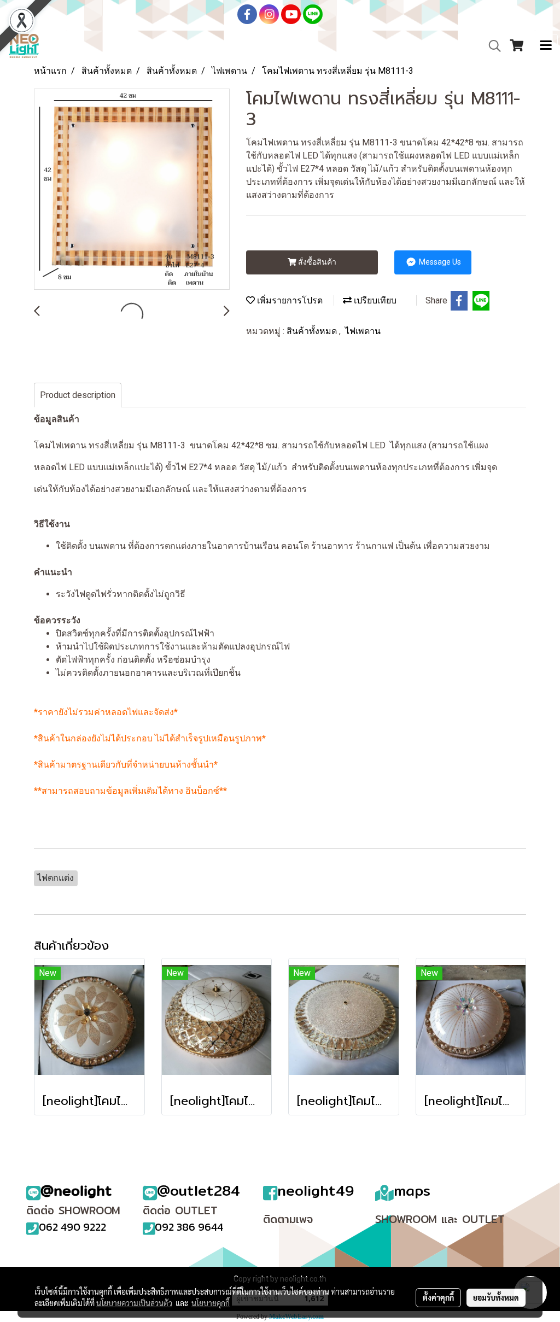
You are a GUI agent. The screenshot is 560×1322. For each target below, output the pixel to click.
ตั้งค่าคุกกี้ (438, 1297)
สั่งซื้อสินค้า (316, 262)
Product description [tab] (77, 395)
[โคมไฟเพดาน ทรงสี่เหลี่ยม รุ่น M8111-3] (131, 189)
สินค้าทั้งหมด (313, 331)
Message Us (439, 262)
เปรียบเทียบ (374, 300)
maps (412, 1190)
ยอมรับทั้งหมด (496, 1297)
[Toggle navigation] (546, 46)
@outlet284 (198, 1190)
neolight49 (315, 1190)
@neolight (76, 1190)
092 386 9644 (189, 1227)
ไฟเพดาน (363, 331)
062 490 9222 (72, 1227)
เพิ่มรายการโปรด (289, 300)
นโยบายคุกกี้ (210, 1303)
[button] (491, 46)
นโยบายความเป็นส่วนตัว (134, 1303)
